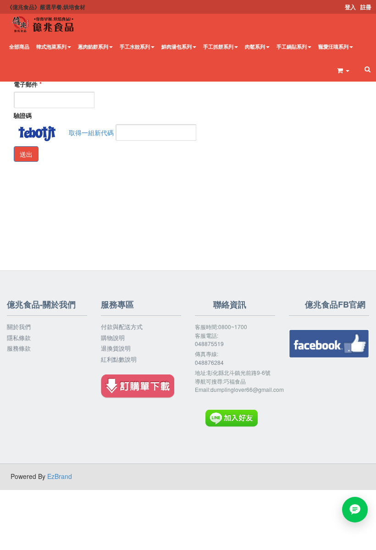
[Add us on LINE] (355, 509)
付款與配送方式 (122, 327)
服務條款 (19, 348)
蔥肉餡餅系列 (93, 46)
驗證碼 (23, 115)
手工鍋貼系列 (291, 46)
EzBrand (59, 476)
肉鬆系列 (255, 46)
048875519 (209, 343)
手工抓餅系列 (218, 46)
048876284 (209, 362)
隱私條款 (19, 338)
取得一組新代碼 (91, 132)
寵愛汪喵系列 (333, 46)
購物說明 (113, 338)
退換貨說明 (116, 348)
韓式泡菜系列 (51, 46)
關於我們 (19, 327)
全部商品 (19, 46)
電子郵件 (28, 84)
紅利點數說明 (119, 359)
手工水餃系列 (135, 46)
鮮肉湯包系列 (176, 46)
